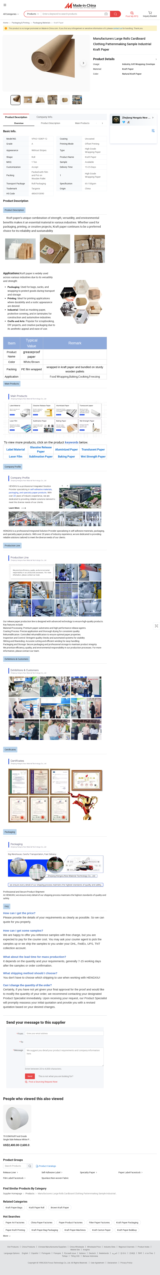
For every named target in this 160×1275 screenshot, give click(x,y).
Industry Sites (109, 1246)
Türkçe (65, 1256)
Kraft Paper (58, 22)
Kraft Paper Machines (75, 1229)
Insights (86, 1249)
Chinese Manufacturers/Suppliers (52, 1246)
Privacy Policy (126, 1262)
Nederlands (104, 1253)
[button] (96, 123)
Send (30, 1076)
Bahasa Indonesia (90, 1256)
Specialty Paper (87, 1172)
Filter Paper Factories (99, 1222)
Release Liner (9, 1172)
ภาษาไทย (149, 1253)
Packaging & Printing (21, 22)
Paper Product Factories (70, 1222)
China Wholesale (77, 1246)
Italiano (82, 1253)
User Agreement (97, 1262)
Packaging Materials (41, 22)
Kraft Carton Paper (101, 1229)
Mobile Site (75, 1249)
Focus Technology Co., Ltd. (59, 1262)
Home (5, 22)
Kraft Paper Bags (14, 1207)
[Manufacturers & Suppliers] (80, 5)
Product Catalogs (47, 1165)
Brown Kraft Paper (60, 1207)
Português (46, 1253)
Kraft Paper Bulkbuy (127, 1229)
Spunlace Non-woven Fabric (55, 1178)
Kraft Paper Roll (36, 1207)
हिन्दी (140, 1253)
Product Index (143, 1246)
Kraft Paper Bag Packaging (45, 1229)
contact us (117, 28)
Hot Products (13, 1246)
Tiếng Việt (75, 1256)
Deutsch (92, 1253)
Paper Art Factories (15, 1222)
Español (34, 1253)
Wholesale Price (94, 1246)
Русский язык (70, 1253)
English (25, 1253)
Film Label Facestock (13, 1178)
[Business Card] (153, 130)
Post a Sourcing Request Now (41, 1081)
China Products (28, 1246)
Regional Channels (126, 1246)
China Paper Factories (41, 1222)
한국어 (123, 1253)
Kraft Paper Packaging (127, 1222)
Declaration (112, 1262)
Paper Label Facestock (129, 1172)
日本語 (132, 1253)
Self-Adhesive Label (51, 1172)
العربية (114, 1253)
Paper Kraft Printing (15, 1229)
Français (57, 1253)
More (6, 1235)
